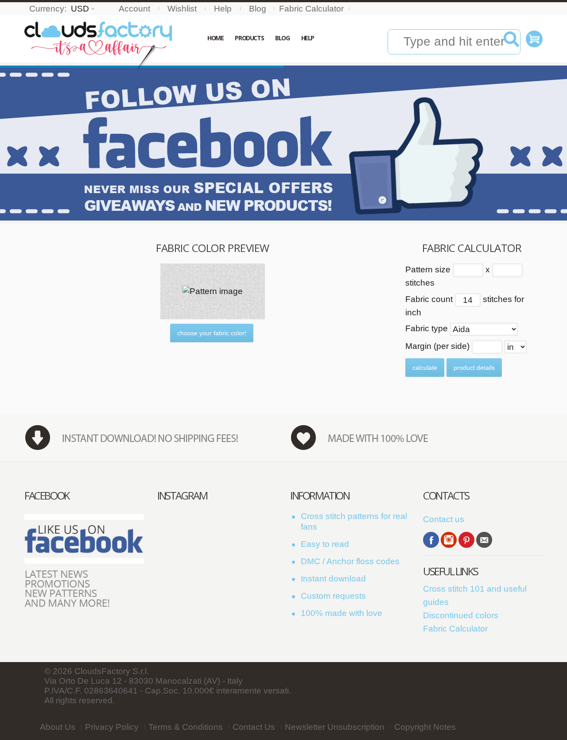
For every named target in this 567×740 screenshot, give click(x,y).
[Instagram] (449, 540)
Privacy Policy (112, 727)
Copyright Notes (425, 727)
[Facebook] (431, 540)
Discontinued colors (460, 615)
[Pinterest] (466, 540)
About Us (57, 727)
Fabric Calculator (311, 8)
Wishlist (182, 8)
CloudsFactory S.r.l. (111, 671)
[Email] (484, 540)
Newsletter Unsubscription (334, 727)
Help (223, 8)
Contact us (443, 519)
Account (134, 8)
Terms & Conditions (185, 727)
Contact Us (254, 727)
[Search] (511, 42)
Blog (257, 8)
